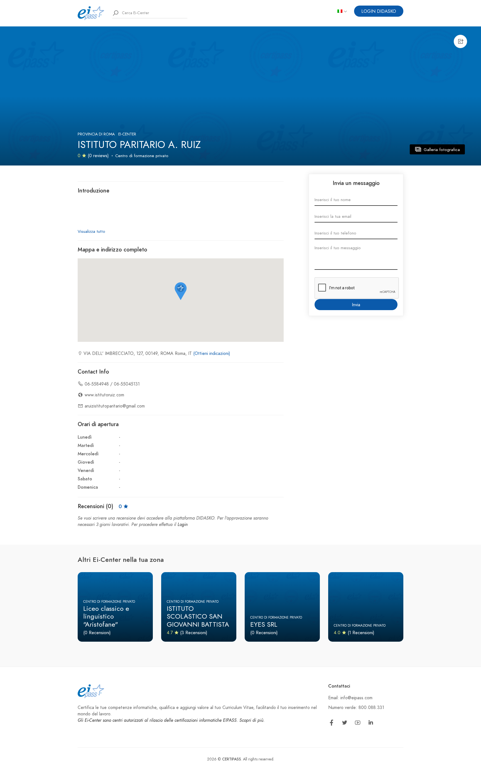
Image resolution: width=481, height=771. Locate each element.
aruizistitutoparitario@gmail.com (115, 406)
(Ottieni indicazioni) (211, 353)
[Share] (460, 41)
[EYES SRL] (282, 607)
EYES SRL (263, 624)
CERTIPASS (231, 759)
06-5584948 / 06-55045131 (112, 384)
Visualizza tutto (91, 231)
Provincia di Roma (96, 134)
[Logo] (91, 13)
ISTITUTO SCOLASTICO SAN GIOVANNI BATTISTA (198, 616)
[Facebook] (331, 724)
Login (183, 525)
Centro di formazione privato (141, 156)
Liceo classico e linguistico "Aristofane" (106, 616)
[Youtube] (357, 724)
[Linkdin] (370, 724)
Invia (356, 305)
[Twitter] (344, 724)
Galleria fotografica (441, 149)
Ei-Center (127, 134)
